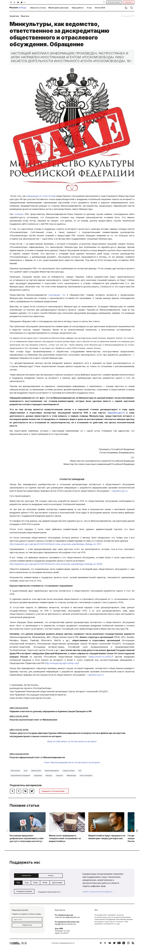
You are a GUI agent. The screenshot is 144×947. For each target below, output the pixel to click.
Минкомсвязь (71, 775)
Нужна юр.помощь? (114, 2)
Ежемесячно (26, 875)
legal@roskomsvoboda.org (65, 924)
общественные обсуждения (20, 775)
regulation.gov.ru (116, 413)
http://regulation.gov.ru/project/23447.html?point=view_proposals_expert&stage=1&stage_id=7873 (55, 544)
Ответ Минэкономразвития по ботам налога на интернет (72, 762)
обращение (38, 775)
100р (18, 882)
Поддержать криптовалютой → (49, 892)
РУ (104, 2)
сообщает (19, 214)
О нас (89, 8)
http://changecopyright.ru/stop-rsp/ (61, 663)
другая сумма (57, 882)
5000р (44, 882)
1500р (35, 882)
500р (27, 882)
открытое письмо (68, 771)
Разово (50, 875)
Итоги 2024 (100, 8)
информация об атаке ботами (41, 196)
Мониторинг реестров (58, 8)
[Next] (136, 831)
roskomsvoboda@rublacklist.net (67, 917)
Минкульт (49, 775)
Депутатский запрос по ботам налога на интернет (72, 741)
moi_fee (66, 931)
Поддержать (129, 2)
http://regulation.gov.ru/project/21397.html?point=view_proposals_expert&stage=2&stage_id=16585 (56, 564)
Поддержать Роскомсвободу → (54, 791)
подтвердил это (56, 295)
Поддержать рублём (24, 891)
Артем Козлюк (36, 771)
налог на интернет (86, 775)
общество (59, 775)
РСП (79, 771)
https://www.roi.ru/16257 (100, 657)
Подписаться (27, 925)
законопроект (15, 771)
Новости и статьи (38, 8)
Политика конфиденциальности (63, 943)
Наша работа (77, 8)
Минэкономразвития (52, 771)
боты (25, 771)
